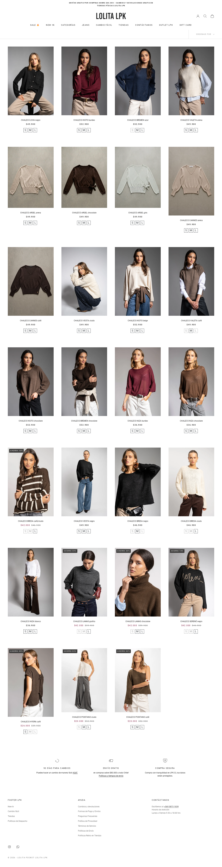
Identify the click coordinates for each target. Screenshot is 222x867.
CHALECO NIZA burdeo (138, 421)
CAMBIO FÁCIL (104, 25)
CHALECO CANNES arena (191, 220)
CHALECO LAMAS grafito (84, 621)
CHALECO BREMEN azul (137, 120)
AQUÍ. (75, 773)
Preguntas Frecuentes (87, 816)
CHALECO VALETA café (191, 320)
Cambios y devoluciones (88, 806)
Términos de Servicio (87, 826)
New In (11, 806)
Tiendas (11, 816)
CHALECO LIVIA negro (30, 120)
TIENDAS (124, 25)
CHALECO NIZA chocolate (191, 421)
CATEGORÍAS (68, 25)
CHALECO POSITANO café (137, 717)
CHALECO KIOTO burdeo (84, 120)
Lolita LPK (41, 858)
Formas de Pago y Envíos (89, 811)
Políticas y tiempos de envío (111, 776)
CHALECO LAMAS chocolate (137, 621)
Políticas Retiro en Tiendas (89, 835)
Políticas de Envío (86, 831)
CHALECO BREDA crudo (191, 521)
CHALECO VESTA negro (84, 521)
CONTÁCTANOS (144, 25)
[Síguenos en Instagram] (9, 846)
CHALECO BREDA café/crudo (30, 521)
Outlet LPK (166, 25)
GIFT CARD (186, 25)
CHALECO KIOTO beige (138, 320)
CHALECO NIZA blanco (31, 621)
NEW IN (50, 25)
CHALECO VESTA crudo (84, 320)
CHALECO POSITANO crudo (84, 717)
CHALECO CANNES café (30, 320)
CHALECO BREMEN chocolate (84, 421)
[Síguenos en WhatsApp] (18, 846)
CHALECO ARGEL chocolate (84, 213)
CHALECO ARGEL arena (30, 213)
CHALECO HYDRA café (31, 722)
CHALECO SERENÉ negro (191, 621)
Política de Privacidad (87, 821)
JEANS (86, 25)
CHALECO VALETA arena (191, 120)
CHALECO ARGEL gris (137, 213)
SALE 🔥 (34, 25)
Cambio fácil (13, 811)
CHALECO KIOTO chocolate (31, 421)
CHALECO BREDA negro (137, 521)
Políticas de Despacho (17, 821)
